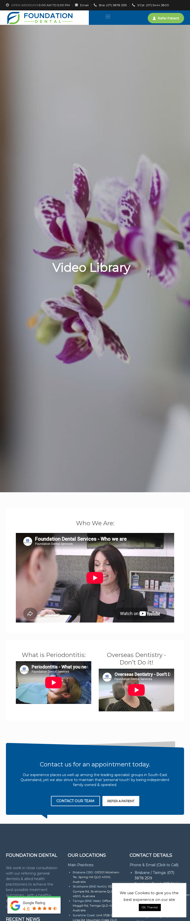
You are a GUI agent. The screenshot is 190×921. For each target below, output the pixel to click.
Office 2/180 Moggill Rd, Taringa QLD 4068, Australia (96, 905)
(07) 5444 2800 (153, 5)
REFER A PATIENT (120, 801)
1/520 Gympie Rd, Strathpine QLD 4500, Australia (94, 891)
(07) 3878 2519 (113, 5)
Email (84, 5)
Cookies (142, 892)
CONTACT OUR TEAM (75, 801)
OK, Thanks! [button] (150, 907)
